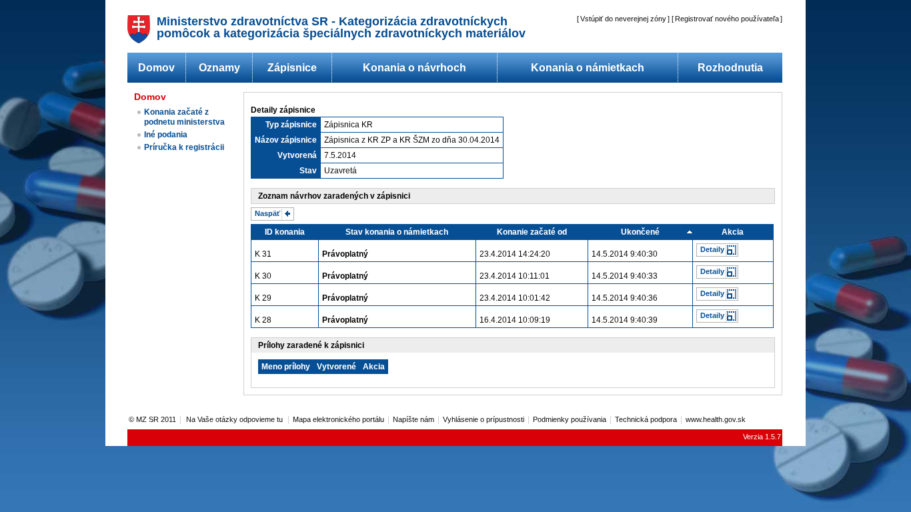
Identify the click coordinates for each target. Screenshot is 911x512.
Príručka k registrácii (184, 147)
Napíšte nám (413, 419)
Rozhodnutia (730, 67)
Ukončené (640, 232)
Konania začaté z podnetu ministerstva (184, 117)
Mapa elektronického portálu (338, 419)
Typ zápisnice (291, 124)
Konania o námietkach (587, 67)
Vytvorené (336, 366)
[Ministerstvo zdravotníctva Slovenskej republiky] (138, 39)
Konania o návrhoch (414, 67)
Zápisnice (292, 67)
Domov (156, 67)
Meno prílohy (285, 366)
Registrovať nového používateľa (727, 19)
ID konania (285, 232)
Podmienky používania (569, 419)
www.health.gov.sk (716, 419)
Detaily (712, 249)
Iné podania (165, 134)
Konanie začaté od (532, 232)
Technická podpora (646, 419)
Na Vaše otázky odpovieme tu (235, 419)
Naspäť (267, 213)
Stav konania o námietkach (396, 232)
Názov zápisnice (286, 140)
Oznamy (219, 67)
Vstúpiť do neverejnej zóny (623, 19)
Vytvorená (297, 155)
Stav (308, 170)
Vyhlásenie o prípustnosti (483, 419)
